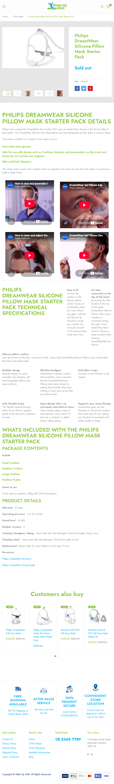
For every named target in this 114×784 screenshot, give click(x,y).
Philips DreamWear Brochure (16, 559)
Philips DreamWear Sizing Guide (18, 565)
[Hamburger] (5, 6)
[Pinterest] (90, 88)
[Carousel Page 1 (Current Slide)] (55, 656)
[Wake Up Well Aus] (57, 6)
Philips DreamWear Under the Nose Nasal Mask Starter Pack (43, 635)
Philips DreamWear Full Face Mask (15, 631)
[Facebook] (77, 88)
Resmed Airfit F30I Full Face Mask (70, 631)
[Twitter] (83, 88)
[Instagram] (92, 755)
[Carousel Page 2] (58, 656)
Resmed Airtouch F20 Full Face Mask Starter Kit (98, 633)
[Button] (102, 6)
